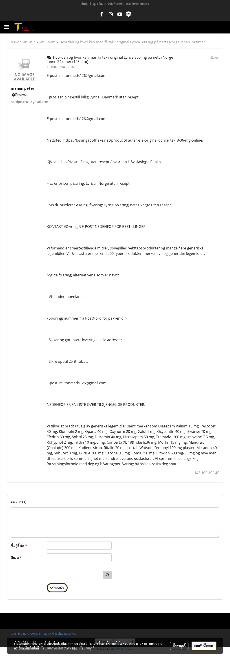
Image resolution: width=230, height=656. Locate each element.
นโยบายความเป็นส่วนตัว (55, 648)
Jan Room (47, 42)
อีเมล (16, 557)
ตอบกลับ (58, 588)
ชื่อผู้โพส (19, 545)
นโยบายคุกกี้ (86, 648)
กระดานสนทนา (23, 42)
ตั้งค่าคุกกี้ (179, 646)
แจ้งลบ (214, 58)
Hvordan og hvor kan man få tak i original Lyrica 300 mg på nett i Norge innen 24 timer (132, 42)
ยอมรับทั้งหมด (203, 646)
